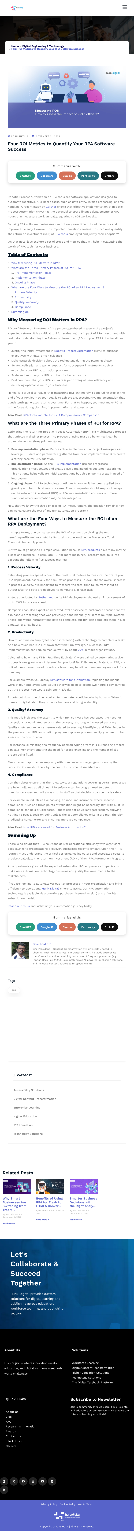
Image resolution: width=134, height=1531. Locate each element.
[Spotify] (52, 1481)
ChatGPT (25, 175)
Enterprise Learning (26, 1107)
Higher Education (25, 1116)
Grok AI (109, 175)
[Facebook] (23, 1481)
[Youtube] (42, 1481)
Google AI (46, 175)
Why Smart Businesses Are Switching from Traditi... (15, 1204)
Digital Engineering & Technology (43, 46)
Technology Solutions (28, 1133)
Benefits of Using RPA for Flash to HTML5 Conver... (49, 1202)
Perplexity (88, 175)
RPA (14, 990)
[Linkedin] (4, 1481)
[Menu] (124, 7)
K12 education (23, 1125)
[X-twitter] (14, 1481)
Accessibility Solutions (28, 1090)
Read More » (9, 1223)
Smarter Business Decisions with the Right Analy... (83, 1202)
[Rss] (4, 1490)
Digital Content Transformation (34, 1098)
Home (15, 46)
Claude (67, 175)
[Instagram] (33, 1481)
